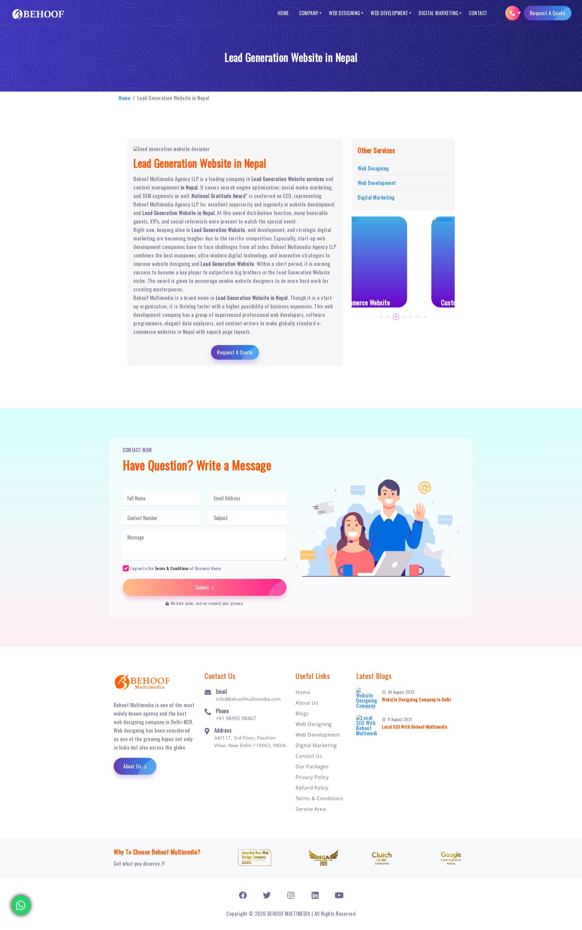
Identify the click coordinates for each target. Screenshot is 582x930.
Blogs (302, 713)
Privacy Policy (312, 777)
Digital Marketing (439, 13)
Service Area (311, 809)
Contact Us (309, 756)
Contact (478, 13)
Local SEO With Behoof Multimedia (414, 726)
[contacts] (512, 13)
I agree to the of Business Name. (176, 568)
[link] (243, 895)
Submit (203, 587)
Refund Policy (312, 787)
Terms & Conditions (172, 568)
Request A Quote (548, 13)
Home (283, 13)
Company (309, 13)
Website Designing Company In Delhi (416, 699)
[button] (381, 317)
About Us (133, 766)
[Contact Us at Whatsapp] (21, 905)
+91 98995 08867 (236, 718)
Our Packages (312, 766)
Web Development (389, 13)
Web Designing (344, 13)
